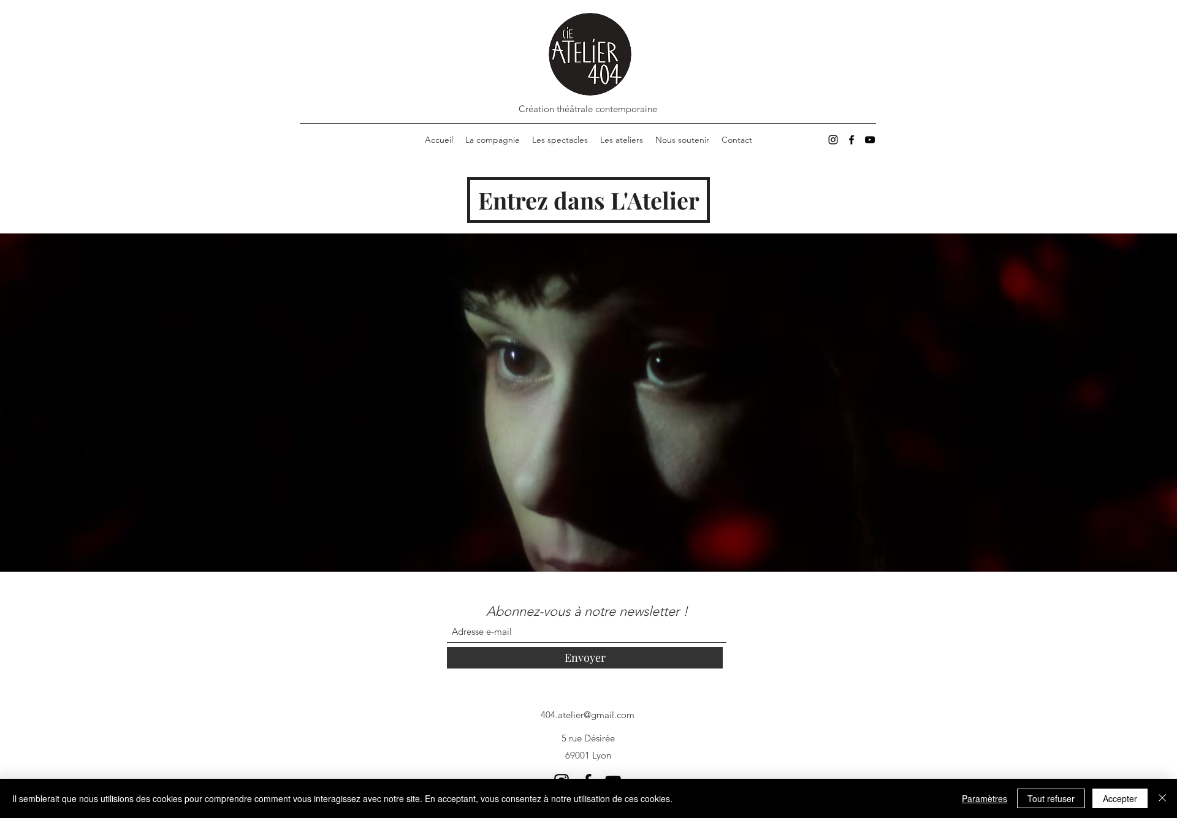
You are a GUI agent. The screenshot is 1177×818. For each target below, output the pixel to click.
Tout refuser (1051, 798)
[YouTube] (870, 140)
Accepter (1120, 798)
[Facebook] (851, 140)
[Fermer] (1162, 798)
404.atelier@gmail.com (587, 715)
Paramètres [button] (984, 798)
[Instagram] (833, 140)
